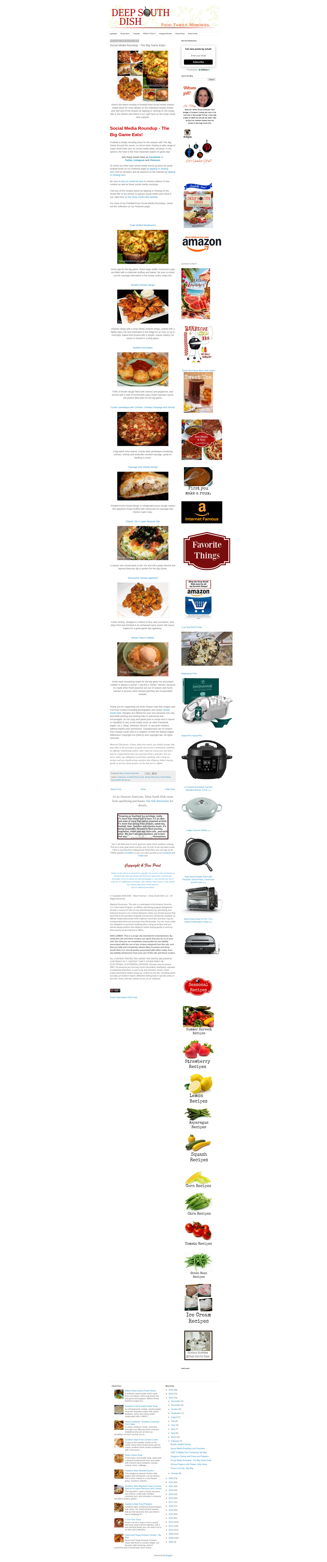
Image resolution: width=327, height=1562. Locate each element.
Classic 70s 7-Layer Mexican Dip (143, 521)
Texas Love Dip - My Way (182, 1468)
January (175, 1473)
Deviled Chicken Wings (143, 285)
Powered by (192, 70)
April (173, 1433)
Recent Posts (180, 34)
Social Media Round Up (120, 780)
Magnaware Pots (189, 673)
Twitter (141, 856)
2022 (171, 1482)
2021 (171, 1486)
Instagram (139, 160)
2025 (171, 1394)
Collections (121, 777)
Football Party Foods (135, 777)
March (174, 1437)
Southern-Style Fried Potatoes (138, 1504)
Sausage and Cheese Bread (142, 467)
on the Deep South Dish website (141, 197)
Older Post (170, 789)
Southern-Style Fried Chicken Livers (141, 1440)
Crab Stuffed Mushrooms (143, 225)
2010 (171, 1530)
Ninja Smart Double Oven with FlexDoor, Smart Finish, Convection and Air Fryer (198, 880)
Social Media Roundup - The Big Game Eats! (191, 1460)
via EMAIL (129, 853)
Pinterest (155, 160)
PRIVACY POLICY (149, 34)
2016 (171, 1506)
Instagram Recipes (165, 34)
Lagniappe (113, 34)
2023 (171, 1478)
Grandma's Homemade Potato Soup (141, 1406)
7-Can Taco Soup (133, 1519)
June (173, 1425)
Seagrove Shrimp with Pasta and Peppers (189, 1456)
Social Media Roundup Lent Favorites (188, 1448)
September (176, 1413)
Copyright (136, 34)
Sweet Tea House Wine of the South (198, 371)
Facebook (154, 157)
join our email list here (132, 181)
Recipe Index (125, 34)
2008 (171, 1538)
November (176, 1405)
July (173, 1421)
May (173, 1429)
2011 (171, 1526)
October (175, 1409)
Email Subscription (118, 997)
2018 (171, 1498)
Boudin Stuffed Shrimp (181, 1444)
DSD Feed (132, 997)
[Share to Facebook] (153, 773)
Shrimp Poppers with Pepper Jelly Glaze (189, 1464)
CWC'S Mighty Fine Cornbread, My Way (189, 1452)
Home (143, 789)
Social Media (165, 777)
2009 (171, 1534)
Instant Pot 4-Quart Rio (191, 736)
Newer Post (116, 789)
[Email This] (146, 773)
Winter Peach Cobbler (143, 638)
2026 (171, 1390)
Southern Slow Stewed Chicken (139, 1471)
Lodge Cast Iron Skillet (198, 830)
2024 (171, 1398)
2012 (171, 1522)
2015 (171, 1510)
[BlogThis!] (148, 773)
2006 (171, 1542)
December (176, 1401)
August (174, 1417)
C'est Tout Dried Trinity (191, 627)
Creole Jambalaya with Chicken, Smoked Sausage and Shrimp (143, 407)
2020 (171, 1490)
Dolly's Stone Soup (133, 1455)
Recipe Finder (193, 34)
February (175, 1441)
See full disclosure (157, 801)
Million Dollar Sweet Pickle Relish (140, 1391)
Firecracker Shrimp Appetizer (143, 578)
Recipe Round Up (152, 777)
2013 (171, 1518)
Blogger (168, 1555)
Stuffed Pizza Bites (142, 347)
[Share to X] (151, 773)
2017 (171, 1502)
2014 (171, 1514)
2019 (171, 1494)
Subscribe (198, 62)
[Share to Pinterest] (155, 773)
